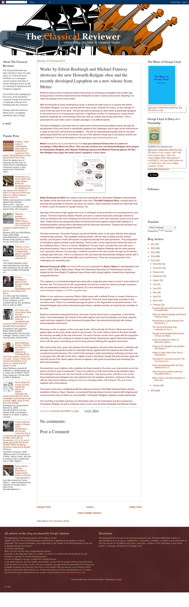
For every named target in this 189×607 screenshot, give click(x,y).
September (158, 276)
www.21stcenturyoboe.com (104, 137)
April (155, 296)
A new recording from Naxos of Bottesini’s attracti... (165, 341)
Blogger (118, 579)
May (155, 292)
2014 (153, 256)
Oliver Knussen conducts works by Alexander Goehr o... (167, 372)
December (157, 264)
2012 (153, 390)
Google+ (8, 586)
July (155, 284)
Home (89, 507)
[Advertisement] (168, 441)
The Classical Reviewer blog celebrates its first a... (164, 328)
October (156, 272)
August (156, 280)
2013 (153, 260)
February (157, 305)
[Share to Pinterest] (97, 411)
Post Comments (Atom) (59, 521)
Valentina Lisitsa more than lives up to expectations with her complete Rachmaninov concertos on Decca (17, 254)
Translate (168, 231)
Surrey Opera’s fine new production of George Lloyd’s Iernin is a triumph (22, 470)
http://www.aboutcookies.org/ (73, 572)
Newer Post (44, 507)
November (157, 268)
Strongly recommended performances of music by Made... (168, 334)
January (156, 385)
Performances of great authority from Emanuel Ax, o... (168, 322)
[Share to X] (91, 411)
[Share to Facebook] (94, 411)
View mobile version (89, 513)
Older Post (135, 507)
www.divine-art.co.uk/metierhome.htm (64, 144)
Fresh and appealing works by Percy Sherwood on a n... (168, 366)
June (155, 288)
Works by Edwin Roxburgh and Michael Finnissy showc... (169, 315)
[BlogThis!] (88, 411)
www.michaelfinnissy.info (77, 266)
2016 (153, 248)
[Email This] (86, 411)
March (156, 300)
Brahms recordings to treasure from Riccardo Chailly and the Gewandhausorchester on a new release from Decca (17, 285)
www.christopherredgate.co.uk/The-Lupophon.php (63, 290)
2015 (153, 252)
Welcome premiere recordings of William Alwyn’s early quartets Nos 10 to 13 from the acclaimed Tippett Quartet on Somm (17, 222)
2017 (153, 244)
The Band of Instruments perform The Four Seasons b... (168, 360)
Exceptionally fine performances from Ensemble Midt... (168, 309)
